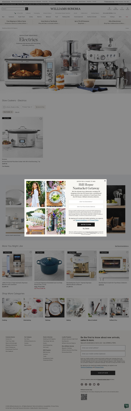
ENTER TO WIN (86, 224)
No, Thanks (86, 228)
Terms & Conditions (81, 220)
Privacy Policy (94, 220)
